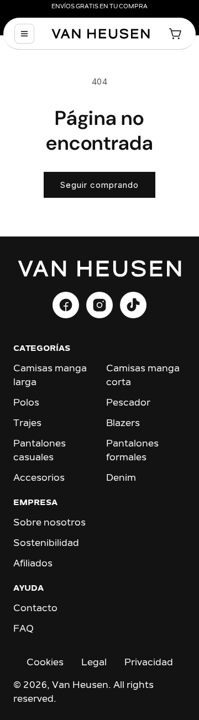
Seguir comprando (99, 185)
